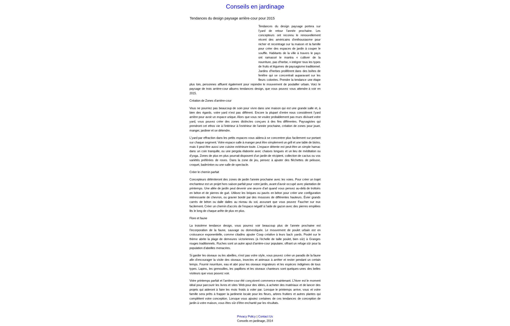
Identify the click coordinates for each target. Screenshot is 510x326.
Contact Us (265, 316)
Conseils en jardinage (255, 6)
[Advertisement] (222, 52)
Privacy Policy (246, 316)
